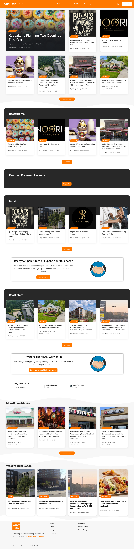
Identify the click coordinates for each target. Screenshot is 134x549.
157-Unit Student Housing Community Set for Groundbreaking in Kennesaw (81, 327)
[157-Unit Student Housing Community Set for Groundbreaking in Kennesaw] (82, 311)
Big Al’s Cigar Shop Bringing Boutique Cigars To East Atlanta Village (82, 42)
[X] (80, 386)
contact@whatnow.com (34, 536)
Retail (69, 4)
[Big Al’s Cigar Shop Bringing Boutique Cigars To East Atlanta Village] (82, 23)
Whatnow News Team (14, 442)
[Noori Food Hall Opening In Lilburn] (114, 23)
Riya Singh (42, 91)
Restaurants (61, 4)
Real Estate (77, 4)
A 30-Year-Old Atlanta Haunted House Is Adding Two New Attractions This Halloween (50, 434)
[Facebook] (53, 386)
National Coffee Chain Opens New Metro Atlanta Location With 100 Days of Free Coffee (82, 83)
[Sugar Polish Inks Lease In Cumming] (82, 218)
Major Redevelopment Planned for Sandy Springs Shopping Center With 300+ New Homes (113, 327)
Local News (12, 428)
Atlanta (12, 31)
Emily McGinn (13, 47)
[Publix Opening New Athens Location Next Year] (51, 218)
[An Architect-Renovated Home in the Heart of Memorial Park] (114, 67)
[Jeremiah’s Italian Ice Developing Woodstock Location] (20, 67)
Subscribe (127, 4)
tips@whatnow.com (48, 370)
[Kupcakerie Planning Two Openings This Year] (20, 130)
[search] (118, 4)
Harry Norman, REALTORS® (110, 86)
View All (67, 162)
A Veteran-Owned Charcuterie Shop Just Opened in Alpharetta (113, 503)
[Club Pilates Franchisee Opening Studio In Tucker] (114, 218)
